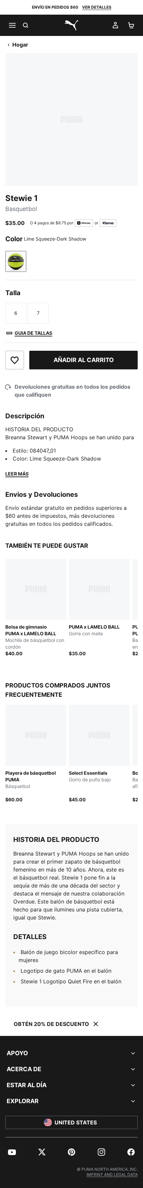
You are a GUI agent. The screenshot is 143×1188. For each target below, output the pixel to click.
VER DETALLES (96, 7)
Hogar (20, 44)
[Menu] (12, 25)
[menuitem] (12, 1152)
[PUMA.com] (71, 25)
